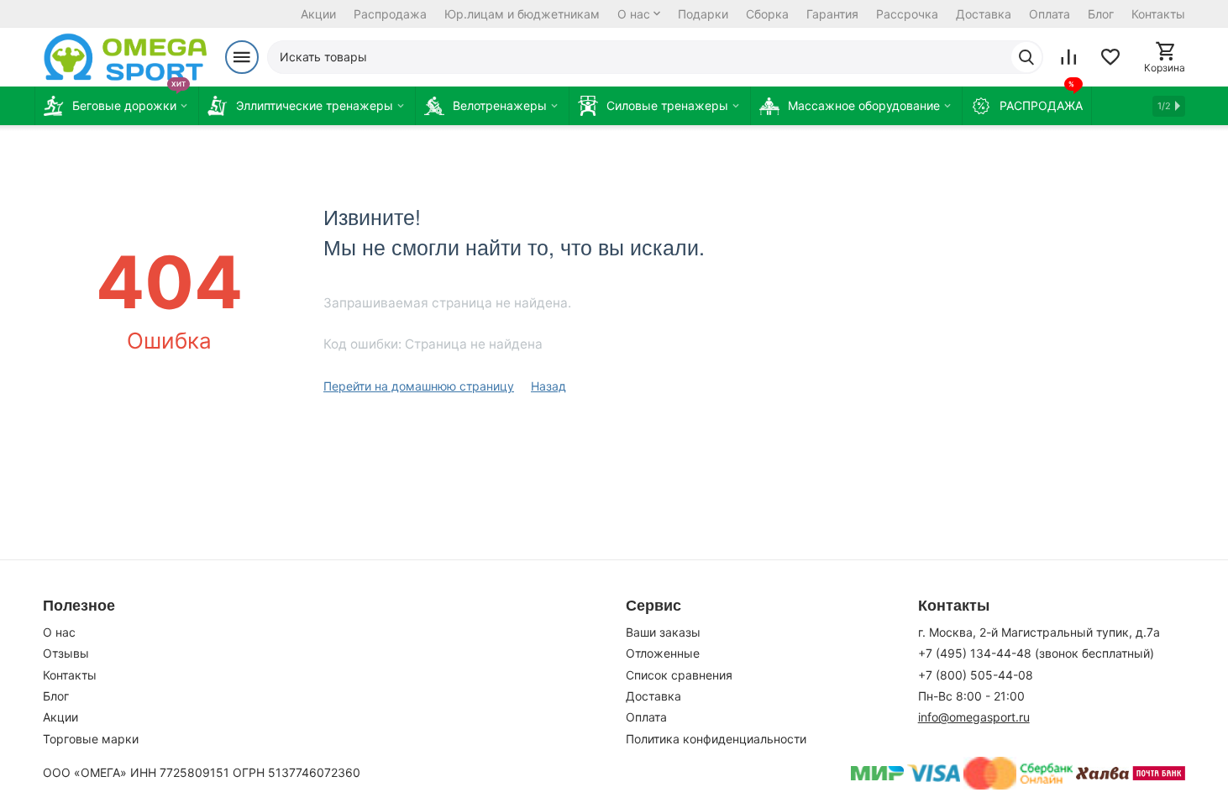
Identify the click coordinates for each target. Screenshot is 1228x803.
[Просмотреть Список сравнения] (1068, 57)
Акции (318, 14)
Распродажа (390, 14)
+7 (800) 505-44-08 (975, 675)
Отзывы (66, 653)
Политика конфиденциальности (716, 739)
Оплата (1049, 14)
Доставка (983, 14)
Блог (1101, 14)
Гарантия (832, 14)
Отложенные (663, 653)
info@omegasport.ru (974, 717)
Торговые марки (91, 739)
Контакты (1158, 14)
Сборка (767, 14)
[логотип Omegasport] (125, 57)
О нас (633, 14)
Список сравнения (679, 675)
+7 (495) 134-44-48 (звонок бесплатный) (1036, 653)
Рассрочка (907, 14)
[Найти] (1026, 57)
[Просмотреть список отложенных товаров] (1110, 57)
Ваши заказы (663, 632)
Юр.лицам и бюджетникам (522, 14)
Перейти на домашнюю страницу (418, 386)
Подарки (703, 14)
